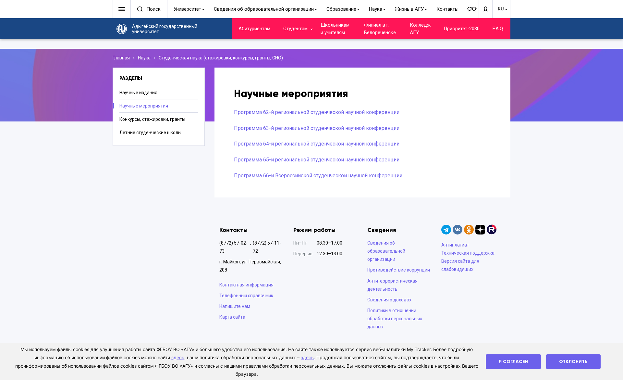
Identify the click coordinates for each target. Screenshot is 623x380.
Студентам (295, 29)
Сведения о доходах (389, 299)
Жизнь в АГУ (409, 9)
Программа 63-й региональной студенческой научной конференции (316, 128)
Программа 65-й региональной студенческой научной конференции (316, 160)
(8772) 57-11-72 (267, 247)
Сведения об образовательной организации (264, 9)
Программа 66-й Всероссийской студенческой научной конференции (318, 175)
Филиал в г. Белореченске (380, 28)
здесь (177, 357)
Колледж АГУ (420, 28)
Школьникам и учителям (335, 28)
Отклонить (573, 361)
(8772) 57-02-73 (233, 247)
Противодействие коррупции (398, 269)
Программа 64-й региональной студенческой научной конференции (316, 144)
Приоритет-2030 (462, 29)
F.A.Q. (498, 29)
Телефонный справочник (246, 295)
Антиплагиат (455, 244)
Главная (121, 57)
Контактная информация (246, 284)
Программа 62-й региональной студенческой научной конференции (316, 112)
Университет (187, 9)
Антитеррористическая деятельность (392, 285)
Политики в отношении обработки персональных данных (394, 318)
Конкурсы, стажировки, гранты (152, 119)
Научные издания (138, 92)
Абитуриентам (254, 29)
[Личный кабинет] (485, 9)
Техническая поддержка (468, 253)
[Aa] (472, 9)
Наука (375, 9)
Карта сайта (232, 317)
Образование (341, 9)
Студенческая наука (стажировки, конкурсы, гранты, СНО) (221, 57)
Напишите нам (234, 306)
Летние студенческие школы (150, 132)
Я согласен (513, 361)
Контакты (447, 9)
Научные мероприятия (143, 105)
